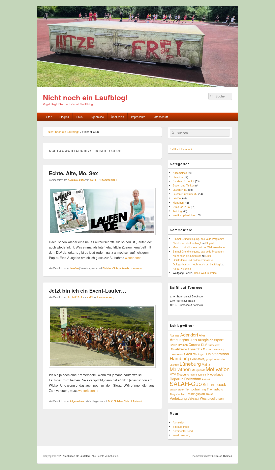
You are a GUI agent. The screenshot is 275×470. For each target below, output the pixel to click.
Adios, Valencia (182, 268)
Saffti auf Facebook (181, 149)
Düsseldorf (213, 345)
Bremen (183, 345)
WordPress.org (181, 435)
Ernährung (219, 349)
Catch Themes (223, 456)
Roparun (176, 378)
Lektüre (74, 268)
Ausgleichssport (210, 339)
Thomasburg (215, 389)
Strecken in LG (181, 207)
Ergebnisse (97, 117)
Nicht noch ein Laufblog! (85, 97)
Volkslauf (193, 398)
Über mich (117, 117)
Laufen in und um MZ (185, 194)
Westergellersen (212, 398)
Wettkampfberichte (184, 215)
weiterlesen (135, 257)
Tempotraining (195, 389)
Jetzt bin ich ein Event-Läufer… (87, 290)
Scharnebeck (214, 384)
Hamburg (179, 358)
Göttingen (199, 354)
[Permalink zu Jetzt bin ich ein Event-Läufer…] (102, 369)
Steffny (181, 389)
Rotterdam (192, 378)
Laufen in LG (180, 190)
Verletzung (178, 398)
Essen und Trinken (183, 185)
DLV (110, 401)
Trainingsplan (195, 393)
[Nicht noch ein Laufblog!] (137, 85)
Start (49, 117)
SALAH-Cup (186, 383)
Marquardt (198, 370)
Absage (174, 335)
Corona (194, 344)
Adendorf (189, 334)
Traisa (209, 394)
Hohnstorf (197, 359)
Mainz (206, 364)
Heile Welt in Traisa (205, 273)
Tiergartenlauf (177, 394)
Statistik (173, 389)
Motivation (218, 369)
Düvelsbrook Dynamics (186, 349)
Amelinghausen (183, 340)
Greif (188, 353)
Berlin (173, 345)
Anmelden (178, 422)
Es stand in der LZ (183, 181)
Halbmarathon (217, 353)
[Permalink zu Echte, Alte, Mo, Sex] (102, 236)
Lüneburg (190, 363)
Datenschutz (160, 117)
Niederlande (215, 374)
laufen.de (124, 268)
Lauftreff (174, 364)
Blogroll (64, 117)
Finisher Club (110, 268)
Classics (178, 177)
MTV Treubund (179, 374)
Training (177, 211)
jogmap (208, 359)
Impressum (138, 117)
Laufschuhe (218, 359)
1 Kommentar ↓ (108, 180)
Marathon (178, 202)
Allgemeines (77, 401)
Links (79, 117)
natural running (198, 374)
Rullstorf (206, 379)
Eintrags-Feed (181, 427)
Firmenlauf (176, 354)
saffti (93, 180)
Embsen (208, 349)
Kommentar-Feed (183, 431)
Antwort (136, 268)
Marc (176, 247)
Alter (202, 335)
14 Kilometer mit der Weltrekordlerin (204, 247)
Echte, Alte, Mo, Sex (73, 173)
